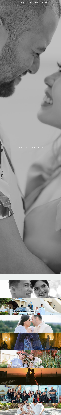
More (46, 2)
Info (21, 2)
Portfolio (36, 2)
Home (18, 2)
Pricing (24, 2)
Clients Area (42, 2)
